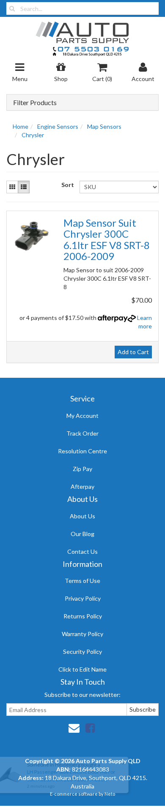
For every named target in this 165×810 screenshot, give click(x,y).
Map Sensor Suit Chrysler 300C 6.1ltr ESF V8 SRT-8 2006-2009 (106, 239)
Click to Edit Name (82, 669)
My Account (82, 415)
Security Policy (82, 651)
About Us (82, 516)
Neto (109, 793)
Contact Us (82, 551)
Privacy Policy (83, 598)
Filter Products (35, 102)
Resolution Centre (82, 451)
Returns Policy (82, 616)
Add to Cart (133, 351)
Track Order (82, 433)
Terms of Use (82, 580)
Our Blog (82, 533)
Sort (67, 184)
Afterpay (82, 486)
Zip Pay (82, 468)
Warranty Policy (82, 633)
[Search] (12, 8)
